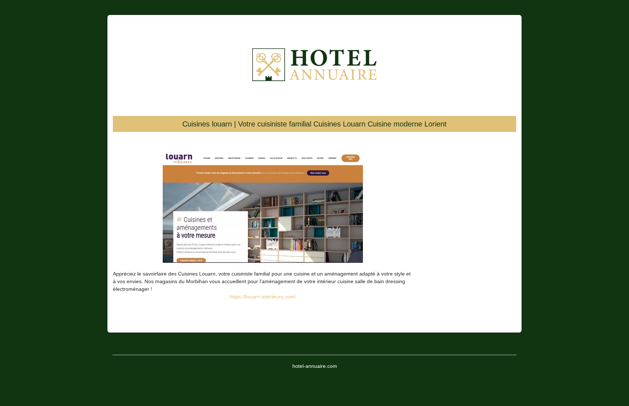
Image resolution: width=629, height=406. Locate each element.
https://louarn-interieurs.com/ (263, 297)
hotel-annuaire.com (314, 366)
